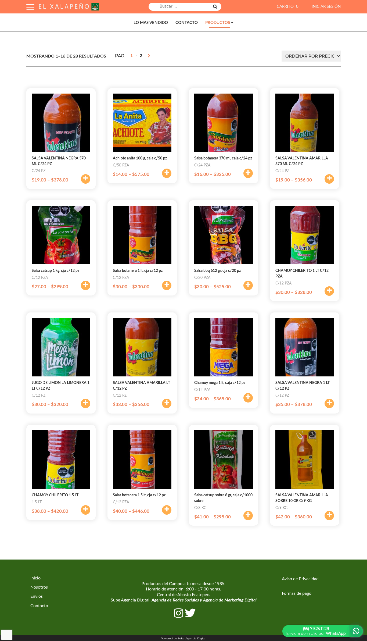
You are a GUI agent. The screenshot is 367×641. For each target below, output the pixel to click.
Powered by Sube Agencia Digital (183, 638)
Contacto (186, 23)
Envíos (36, 596)
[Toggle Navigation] (30, 6)
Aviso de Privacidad (300, 579)
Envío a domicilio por (316, 631)
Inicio (35, 578)
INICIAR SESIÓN (326, 7)
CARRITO (287, 7)
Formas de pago (296, 593)
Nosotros (39, 587)
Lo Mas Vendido (151, 23)
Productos (217, 23)
